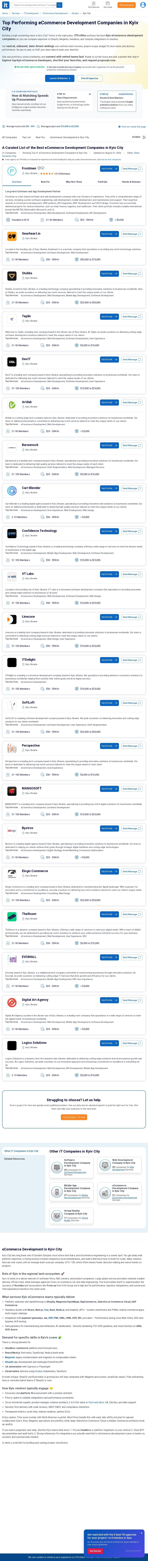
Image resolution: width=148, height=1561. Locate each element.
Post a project (126, 5)
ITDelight (28, 659)
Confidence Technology (39, 531)
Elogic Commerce (35, 871)
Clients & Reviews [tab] (131, 182)
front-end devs (96, 1402)
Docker (38, 1371)
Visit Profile (107, 169)
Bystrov (27, 828)
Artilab (27, 402)
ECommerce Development (55, 13)
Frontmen (29, 168)
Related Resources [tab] (14, 1158)
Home (5, 13)
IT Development (31, 13)
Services (16, 13)
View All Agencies (89, 78)
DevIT (26, 359)
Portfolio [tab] (102, 182)
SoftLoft (28, 702)
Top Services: (12, 213)
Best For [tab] (45, 182)
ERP (51, 1318)
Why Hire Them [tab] (74, 182)
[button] (59, 5)
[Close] (141, 1533)
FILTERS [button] (136, 137)
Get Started (95, 1551)
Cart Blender (31, 488)
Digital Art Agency (35, 1000)
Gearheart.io (31, 233)
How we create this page (134, 126)
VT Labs (28, 574)
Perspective (31, 745)
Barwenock (30, 445)
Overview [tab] (17, 182)
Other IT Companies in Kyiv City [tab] (21, 1151)
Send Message (130, 169)
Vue (46, 1309)
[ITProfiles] (5, 5)
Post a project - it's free (74, 1117)
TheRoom (29, 914)
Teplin (26, 316)
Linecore (28, 616)
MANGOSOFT (32, 788)
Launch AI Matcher (59, 78)
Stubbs (27, 273)
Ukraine (75, 13)
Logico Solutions (34, 1043)
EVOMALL (29, 957)
